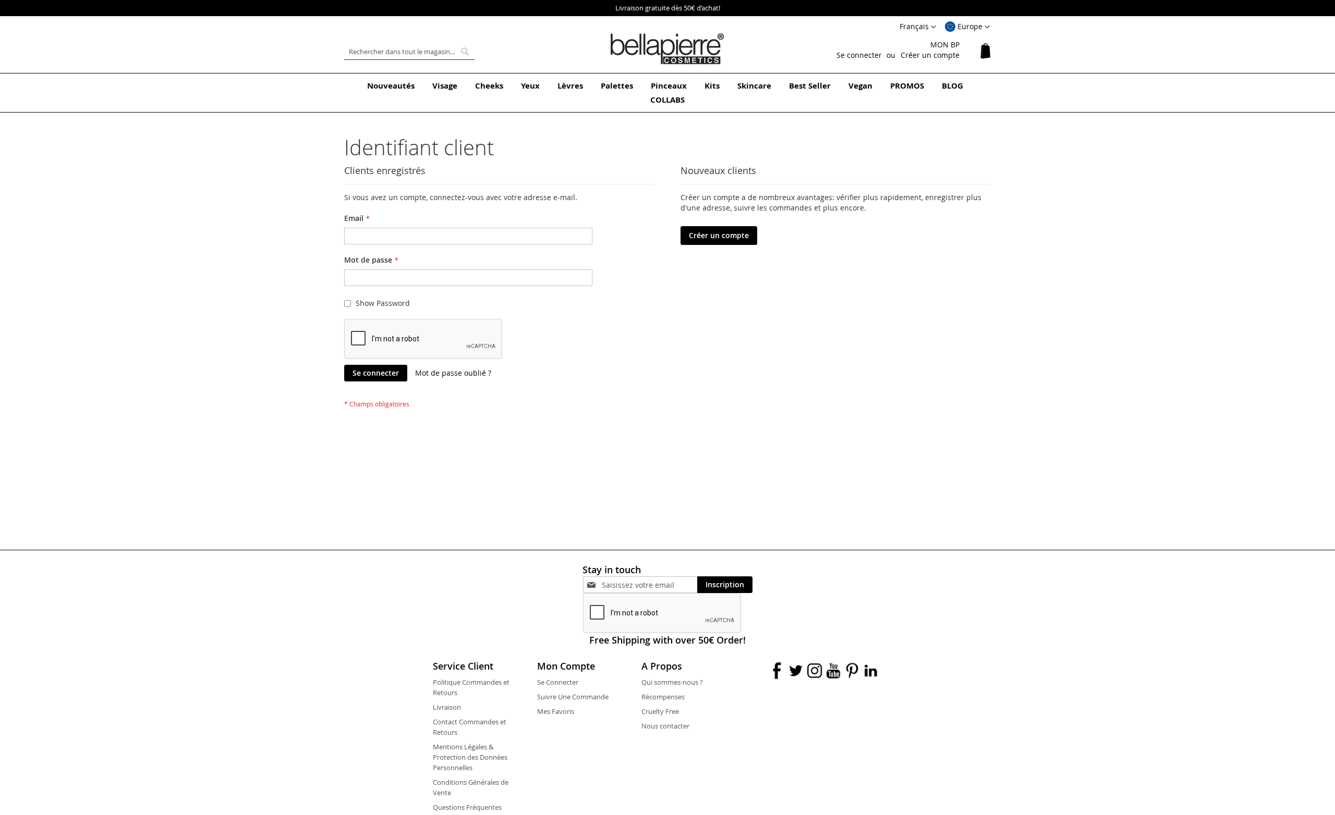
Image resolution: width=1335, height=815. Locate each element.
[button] (967, 27)
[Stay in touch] (649, 585)
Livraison (447, 707)
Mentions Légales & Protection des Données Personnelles (470, 757)
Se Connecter (557, 682)
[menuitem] (391, 86)
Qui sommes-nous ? (672, 682)
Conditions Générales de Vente (470, 787)
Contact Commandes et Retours (469, 727)
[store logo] (667, 49)
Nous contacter (665, 726)
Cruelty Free (660, 711)
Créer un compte (930, 55)
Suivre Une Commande (573, 696)
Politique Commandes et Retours (471, 687)
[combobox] (409, 51)
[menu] (667, 93)
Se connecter (859, 55)
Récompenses (663, 696)
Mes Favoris (555, 711)
